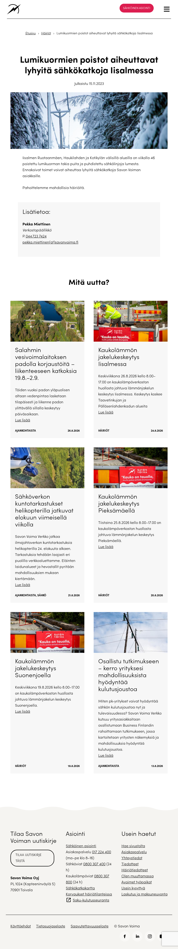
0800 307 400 (94, 863)
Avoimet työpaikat (136, 881)
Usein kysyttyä (133, 887)
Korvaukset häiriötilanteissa (89, 893)
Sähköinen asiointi (136, 8)
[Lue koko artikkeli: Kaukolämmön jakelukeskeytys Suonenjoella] (47, 692)
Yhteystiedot (131, 857)
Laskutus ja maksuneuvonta (144, 893)
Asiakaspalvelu (134, 851)
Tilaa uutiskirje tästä (28, 858)
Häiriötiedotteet (134, 869)
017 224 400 (101, 851)
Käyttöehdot (20, 925)
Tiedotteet (130, 863)
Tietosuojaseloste (50, 925)
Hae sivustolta (133, 845)
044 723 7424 (36, 236)
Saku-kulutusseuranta (91, 900)
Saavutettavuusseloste (89, 925)
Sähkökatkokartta (80, 887)
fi (77, 242)
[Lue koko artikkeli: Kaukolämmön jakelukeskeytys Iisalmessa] (131, 369)
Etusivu (30, 33)
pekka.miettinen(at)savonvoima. (49, 242)
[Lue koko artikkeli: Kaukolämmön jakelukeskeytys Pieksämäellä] (131, 525)
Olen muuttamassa (137, 875)
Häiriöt (46, 33)
